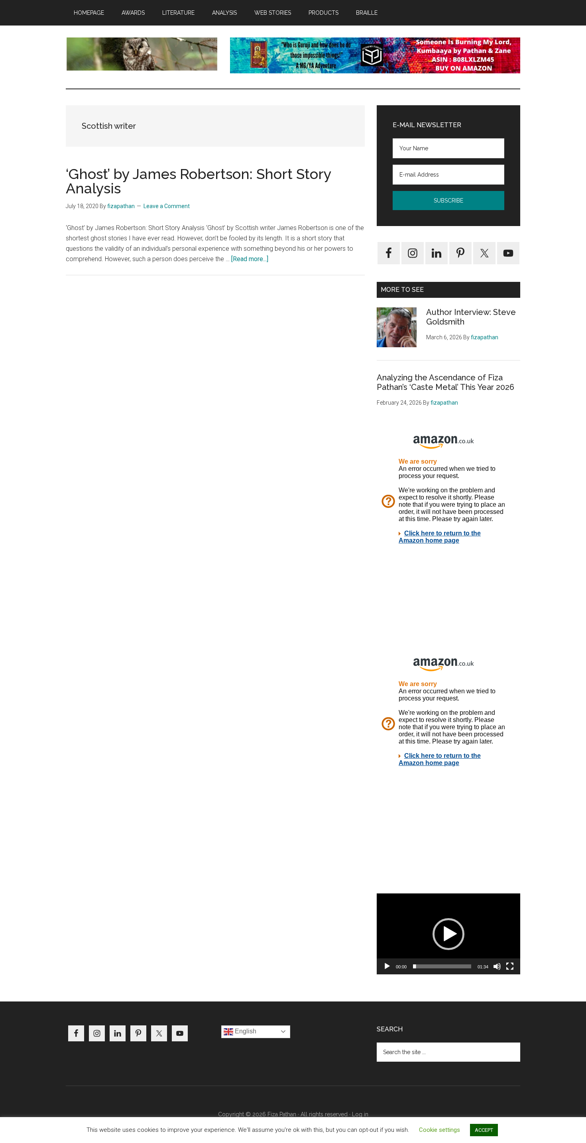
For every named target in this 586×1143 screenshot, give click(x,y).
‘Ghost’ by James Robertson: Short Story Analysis (198, 181)
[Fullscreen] (510, 966)
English (244, 1031)
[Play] (387, 966)
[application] (448, 933)
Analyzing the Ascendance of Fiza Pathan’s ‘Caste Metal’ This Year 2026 (445, 382)
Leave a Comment (167, 206)
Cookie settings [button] (439, 1129)
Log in (360, 1114)
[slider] (442, 966)
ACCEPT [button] (484, 1130)
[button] (448, 934)
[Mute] (497, 966)
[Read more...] (249, 259)
